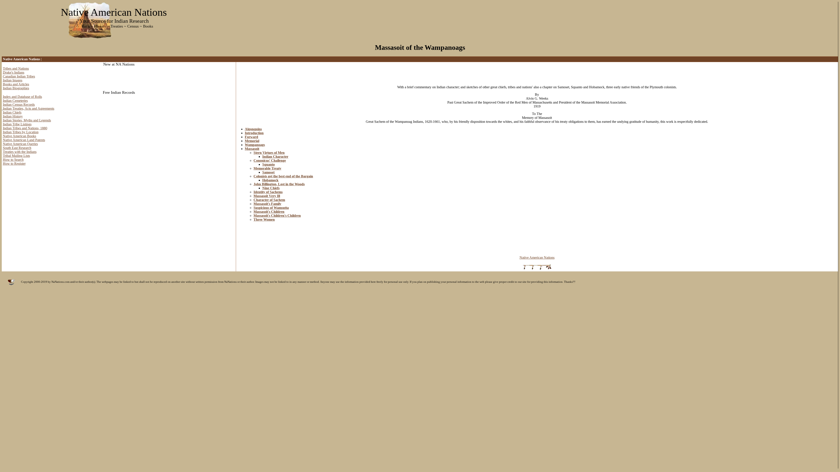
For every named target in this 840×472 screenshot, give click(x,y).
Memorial (252, 141)
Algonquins (253, 129)
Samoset (268, 172)
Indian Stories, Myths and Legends (27, 120)
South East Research (17, 148)
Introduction (254, 133)
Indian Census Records (19, 104)
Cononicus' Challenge (270, 160)
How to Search (13, 159)
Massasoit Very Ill (267, 196)
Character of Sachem (269, 200)
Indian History (13, 116)
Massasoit (252, 149)
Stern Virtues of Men (269, 152)
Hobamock (270, 180)
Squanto (268, 164)
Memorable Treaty (267, 168)
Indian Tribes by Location (20, 132)
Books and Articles (16, 84)
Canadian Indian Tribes (19, 76)
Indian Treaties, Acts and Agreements (28, 108)
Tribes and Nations (16, 68)
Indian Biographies (16, 88)
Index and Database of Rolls (22, 97)
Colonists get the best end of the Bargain (283, 176)
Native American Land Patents (24, 140)
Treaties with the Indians (20, 152)
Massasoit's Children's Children (277, 215)
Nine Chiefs (271, 188)
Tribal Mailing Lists (16, 156)
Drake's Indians (13, 72)
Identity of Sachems (268, 192)
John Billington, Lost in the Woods (279, 184)
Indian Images (12, 80)
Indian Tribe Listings (17, 124)
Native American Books (19, 136)
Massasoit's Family (267, 204)
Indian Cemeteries (15, 100)
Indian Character (275, 156)
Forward (251, 137)
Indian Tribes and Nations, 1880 (25, 128)
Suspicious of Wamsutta (271, 208)
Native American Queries (20, 144)
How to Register (14, 163)
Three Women (264, 219)
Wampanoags (255, 145)
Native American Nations (537, 257)
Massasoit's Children (269, 211)
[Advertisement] (315, 72)
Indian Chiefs (12, 112)
